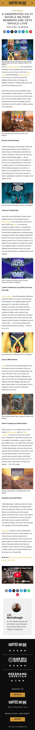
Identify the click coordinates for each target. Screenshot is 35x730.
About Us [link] (10, 707)
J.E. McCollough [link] (23, 27)
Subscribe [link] (17, 719)
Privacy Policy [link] (18, 707)
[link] (17, 3)
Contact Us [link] (17, 694)
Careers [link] (25, 707)
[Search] (32, 3)
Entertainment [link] (17, 10)
